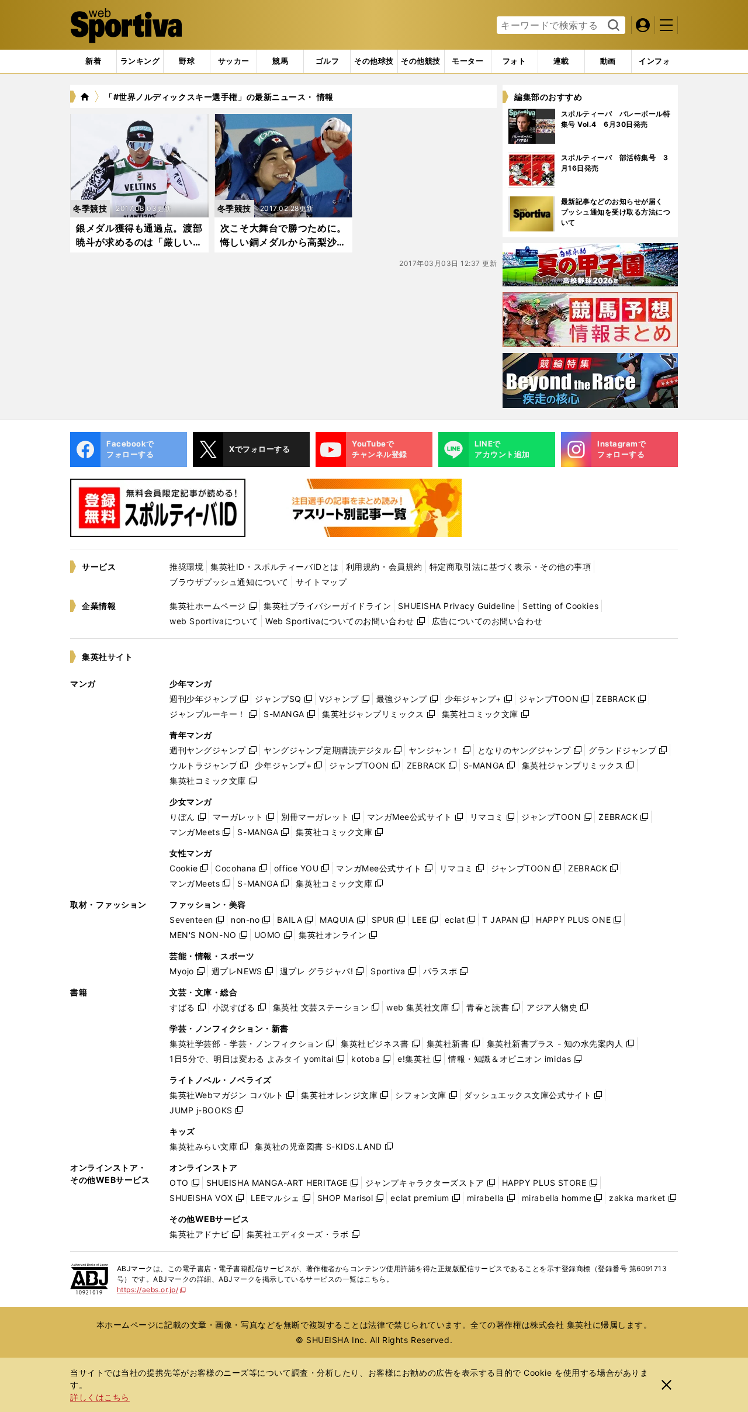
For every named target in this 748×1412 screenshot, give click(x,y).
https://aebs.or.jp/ (151, 1289)
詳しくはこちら (100, 1397)
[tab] (187, 61)
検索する (612, 25)
